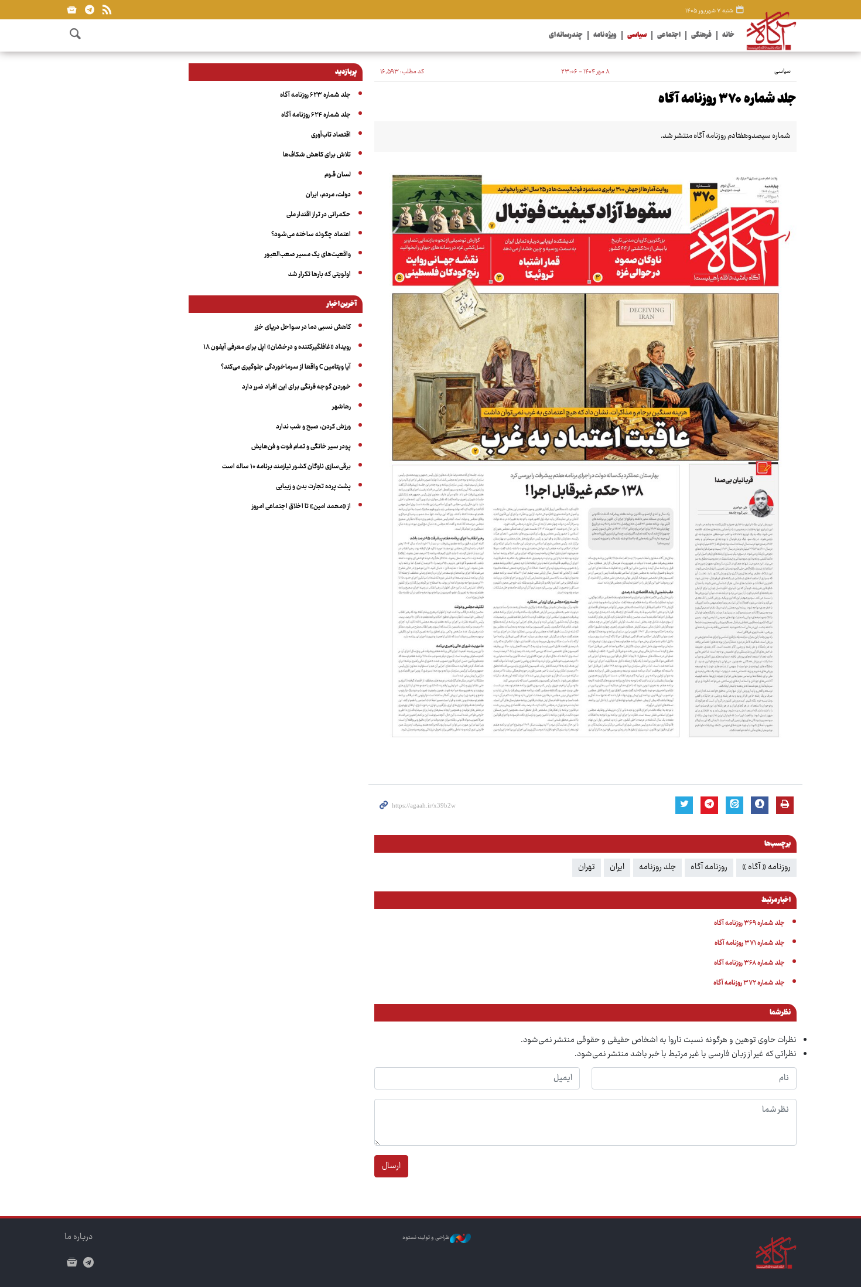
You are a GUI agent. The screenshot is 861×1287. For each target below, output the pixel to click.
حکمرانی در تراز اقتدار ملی (318, 215)
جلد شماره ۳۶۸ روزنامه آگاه (749, 963)
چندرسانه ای (566, 35)
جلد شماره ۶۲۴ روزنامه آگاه (316, 115)
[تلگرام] (89, 9)
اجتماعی (669, 35)
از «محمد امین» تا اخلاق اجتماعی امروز (301, 507)
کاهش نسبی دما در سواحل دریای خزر (303, 327)
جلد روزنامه (657, 867)
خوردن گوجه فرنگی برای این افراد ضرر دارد (296, 387)
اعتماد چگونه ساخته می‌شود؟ (311, 235)
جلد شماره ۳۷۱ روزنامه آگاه (750, 943)
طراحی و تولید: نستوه (426, 1238)
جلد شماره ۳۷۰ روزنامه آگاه (727, 99)
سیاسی (637, 35)
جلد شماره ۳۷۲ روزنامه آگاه (749, 983)
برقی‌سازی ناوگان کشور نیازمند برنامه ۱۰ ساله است (286, 467)
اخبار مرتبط (776, 901)
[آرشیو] (71, 9)
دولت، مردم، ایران (328, 195)
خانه (728, 35)
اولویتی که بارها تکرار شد (319, 274)
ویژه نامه (605, 35)
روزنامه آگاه (709, 867)
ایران (617, 867)
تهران (586, 867)
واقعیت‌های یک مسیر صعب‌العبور (308, 254)
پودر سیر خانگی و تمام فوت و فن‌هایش (301, 447)
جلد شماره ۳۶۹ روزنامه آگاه (749, 923)
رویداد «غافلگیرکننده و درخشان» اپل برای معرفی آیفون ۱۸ (277, 347)
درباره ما (78, 1237)
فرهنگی (701, 35)
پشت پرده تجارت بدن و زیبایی (313, 487)
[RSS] (107, 9)
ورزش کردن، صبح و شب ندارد (313, 427)
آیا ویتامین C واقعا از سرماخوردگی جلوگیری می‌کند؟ (286, 367)
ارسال (391, 1166)
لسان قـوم (337, 175)
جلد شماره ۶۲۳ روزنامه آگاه (315, 95)
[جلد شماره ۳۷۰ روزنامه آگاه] (585, 459)
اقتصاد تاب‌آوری (331, 135)
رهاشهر (341, 407)
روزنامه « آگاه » (766, 867)
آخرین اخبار (342, 305)
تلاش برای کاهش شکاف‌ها (317, 155)
